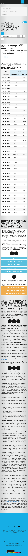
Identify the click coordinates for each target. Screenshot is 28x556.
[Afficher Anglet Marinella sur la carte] (2, 33)
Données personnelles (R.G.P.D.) (14, 545)
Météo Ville (24, 530)
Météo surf (3, 530)
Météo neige (17, 530)
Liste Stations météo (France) (15, 287)
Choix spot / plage (9, 10)
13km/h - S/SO (16, 258)
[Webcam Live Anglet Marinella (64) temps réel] (15, 36)
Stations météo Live (20, 531)
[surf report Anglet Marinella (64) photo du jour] (23, 36)
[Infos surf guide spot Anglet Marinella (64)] (2, 39)
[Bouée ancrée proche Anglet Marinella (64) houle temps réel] (21, 36)
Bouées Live (12, 531)
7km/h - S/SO (15, 264)
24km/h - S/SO (15, 268)
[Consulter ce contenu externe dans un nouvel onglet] (9, 535)
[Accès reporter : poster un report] (22, 1)
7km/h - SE (15, 271)
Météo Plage (10, 530)
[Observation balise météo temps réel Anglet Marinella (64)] (18, 36)
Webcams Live (14, 532)
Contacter (14, 543)
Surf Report (5, 531)
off (25, 22)
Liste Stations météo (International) (16, 290)
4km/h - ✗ (15, 261)
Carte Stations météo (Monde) (15, 293)
